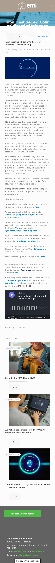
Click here (39, 249)
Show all (44, 36)
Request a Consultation (22, 514)
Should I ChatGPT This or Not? (20, 378)
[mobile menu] (51, 5)
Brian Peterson (27, 49)
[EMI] (27, 5)
